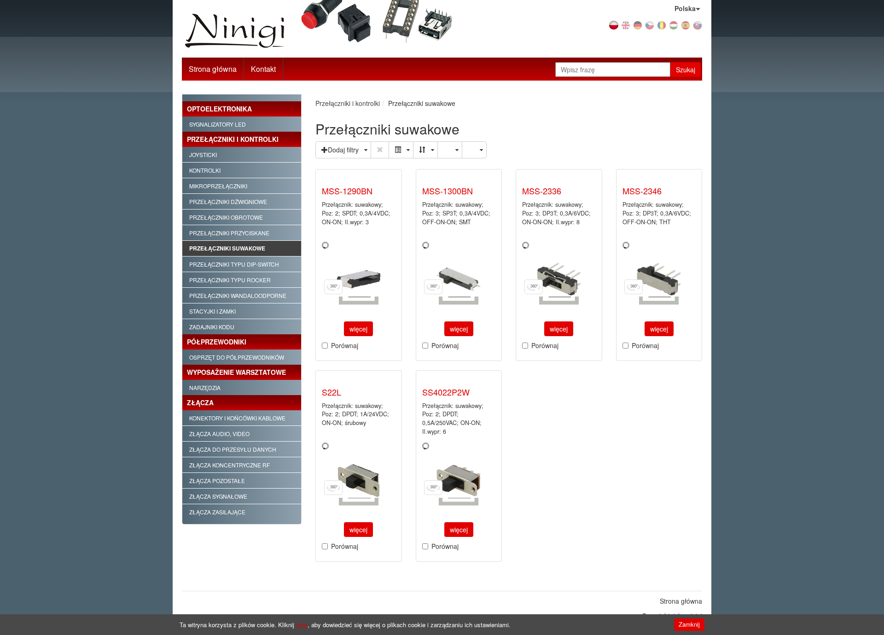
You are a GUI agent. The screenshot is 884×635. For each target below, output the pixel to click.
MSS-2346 (642, 191)
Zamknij (689, 624)
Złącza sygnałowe (218, 496)
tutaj (302, 624)
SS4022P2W (446, 392)
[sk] (697, 24)
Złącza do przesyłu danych (232, 449)
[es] (685, 24)
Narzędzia (205, 387)
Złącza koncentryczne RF (229, 465)
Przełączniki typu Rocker (230, 280)
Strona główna (213, 69)
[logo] (264, 31)
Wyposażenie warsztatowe (236, 372)
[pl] (613, 24)
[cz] (649, 24)
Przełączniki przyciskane (229, 233)
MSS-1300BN (447, 191)
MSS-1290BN (347, 191)
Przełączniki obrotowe (226, 217)
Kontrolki (205, 170)
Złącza (200, 402)
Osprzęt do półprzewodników (236, 357)
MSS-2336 (541, 191)
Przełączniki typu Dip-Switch (234, 264)
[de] (637, 24)
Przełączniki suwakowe (227, 248)
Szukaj (685, 69)
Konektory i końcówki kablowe (237, 418)
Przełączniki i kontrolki (233, 139)
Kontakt (263, 69)
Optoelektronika (219, 108)
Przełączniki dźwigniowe (228, 201)
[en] (625, 24)
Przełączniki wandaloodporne (237, 295)
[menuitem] (263, 69)
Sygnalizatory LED (217, 124)
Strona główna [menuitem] (681, 601)
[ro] (661, 24)
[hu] (673, 24)
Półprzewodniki (216, 341)
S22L (331, 392)
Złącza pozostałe (217, 480)
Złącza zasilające (217, 512)
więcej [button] (358, 328)
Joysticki (203, 154)
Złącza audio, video (219, 433)
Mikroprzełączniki (218, 186)
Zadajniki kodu (211, 327)
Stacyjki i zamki (212, 311)
